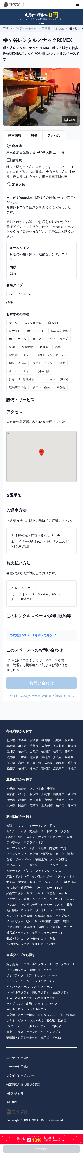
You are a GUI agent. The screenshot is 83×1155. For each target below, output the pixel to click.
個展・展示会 (17, 363)
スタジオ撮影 (32, 323)
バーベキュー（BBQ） (55, 379)
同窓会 (61, 387)
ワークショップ (58, 339)
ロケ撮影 (14, 331)
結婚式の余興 (59, 331)
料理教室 (27, 347)
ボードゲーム (17, 339)
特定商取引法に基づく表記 (23, 1084)
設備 (34, 135)
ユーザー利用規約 (17, 1058)
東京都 (46, 28)
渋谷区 (59, 28)
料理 (12, 347)
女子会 (13, 323)
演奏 (58, 347)
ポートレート (35, 331)
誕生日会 (44, 371)
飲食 (62, 363)
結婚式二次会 (17, 387)
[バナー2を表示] (42, 23)
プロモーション (43, 363)
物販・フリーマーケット (54, 355)
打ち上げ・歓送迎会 (21, 379)
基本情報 (14, 135)
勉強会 (44, 347)
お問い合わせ (14, 1093)
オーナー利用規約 (17, 1066)
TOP (6, 28)
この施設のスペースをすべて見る (31, 635)
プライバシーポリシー (20, 1075)
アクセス (53, 135)
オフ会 (37, 339)
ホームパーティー (20, 371)
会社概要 (12, 1102)
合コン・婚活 (41, 387)
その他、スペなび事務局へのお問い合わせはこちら (41, 696)
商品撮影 (53, 323)
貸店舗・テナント (20, 355)
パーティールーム (25, 28)
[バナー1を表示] (39, 23)
